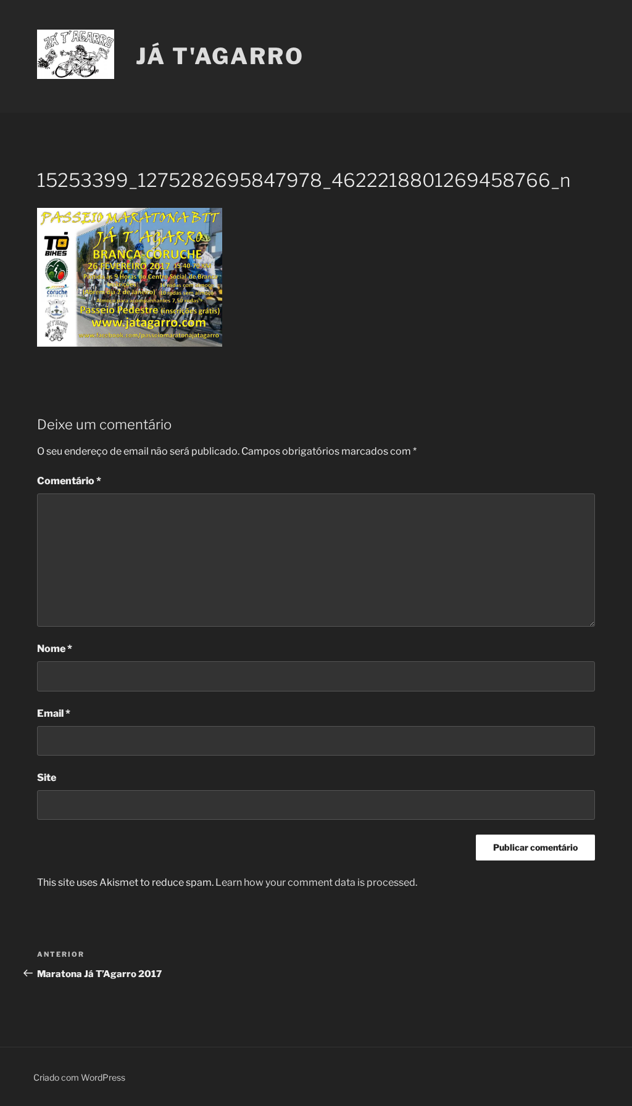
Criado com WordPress (79, 1077)
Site (46, 777)
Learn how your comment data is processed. (316, 882)
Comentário (69, 481)
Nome (54, 648)
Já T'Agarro (220, 56)
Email (53, 713)
